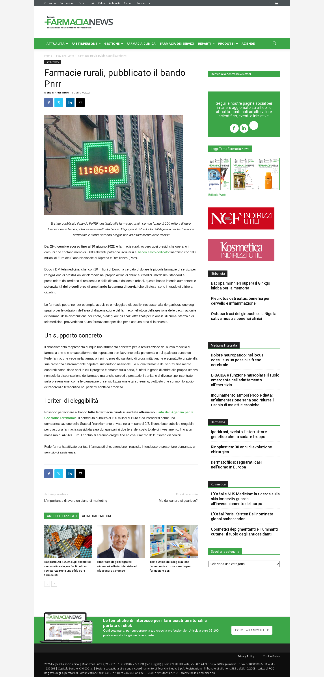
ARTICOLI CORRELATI (62, 516)
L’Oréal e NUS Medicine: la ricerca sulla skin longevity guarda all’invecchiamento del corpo (245, 499)
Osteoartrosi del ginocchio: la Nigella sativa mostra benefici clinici (243, 316)
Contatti (128, 3)
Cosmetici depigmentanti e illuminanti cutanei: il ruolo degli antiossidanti (244, 531)
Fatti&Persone (84, 43)
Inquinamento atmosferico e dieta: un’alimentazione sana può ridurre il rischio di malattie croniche (242, 400)
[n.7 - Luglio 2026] (244, 175)
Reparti (204, 43)
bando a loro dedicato (153, 252)
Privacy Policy (246, 656)
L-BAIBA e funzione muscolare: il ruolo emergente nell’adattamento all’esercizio (245, 380)
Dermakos (218, 422)
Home (48, 56)
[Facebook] (269, 3)
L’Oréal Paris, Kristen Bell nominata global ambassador (242, 516)
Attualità (56, 43)
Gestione (112, 43)
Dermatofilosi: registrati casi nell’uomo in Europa (236, 464)
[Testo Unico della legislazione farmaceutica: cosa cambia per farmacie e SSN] (174, 541)
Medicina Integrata (224, 345)
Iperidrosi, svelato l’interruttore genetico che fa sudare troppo (239, 434)
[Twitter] (253, 126)
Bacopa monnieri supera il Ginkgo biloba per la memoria (240, 285)
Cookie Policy (271, 656)
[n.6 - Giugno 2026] (268, 175)
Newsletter (143, 3)
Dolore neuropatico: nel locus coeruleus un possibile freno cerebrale (237, 360)
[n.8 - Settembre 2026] (219, 175)
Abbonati (114, 3)
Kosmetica (218, 484)
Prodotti (226, 43)
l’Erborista (218, 273)
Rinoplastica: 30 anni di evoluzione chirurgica (241, 449)
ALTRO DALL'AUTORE (97, 516)
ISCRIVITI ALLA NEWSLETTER (252, 630)
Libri (91, 3)
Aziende (248, 43)
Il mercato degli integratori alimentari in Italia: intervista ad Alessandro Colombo (117, 566)
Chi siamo (50, 3)
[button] (274, 44)
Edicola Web (217, 194)
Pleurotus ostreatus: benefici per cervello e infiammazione (240, 301)
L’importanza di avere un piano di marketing (75, 501)
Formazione (67, 3)
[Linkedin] (276, 3)
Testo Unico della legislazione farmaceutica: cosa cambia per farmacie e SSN (170, 566)
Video (101, 3)
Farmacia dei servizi (177, 43)
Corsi (81, 3)
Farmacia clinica (141, 43)
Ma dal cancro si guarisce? (178, 501)
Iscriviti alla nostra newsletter (231, 74)
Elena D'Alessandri (56, 92)
